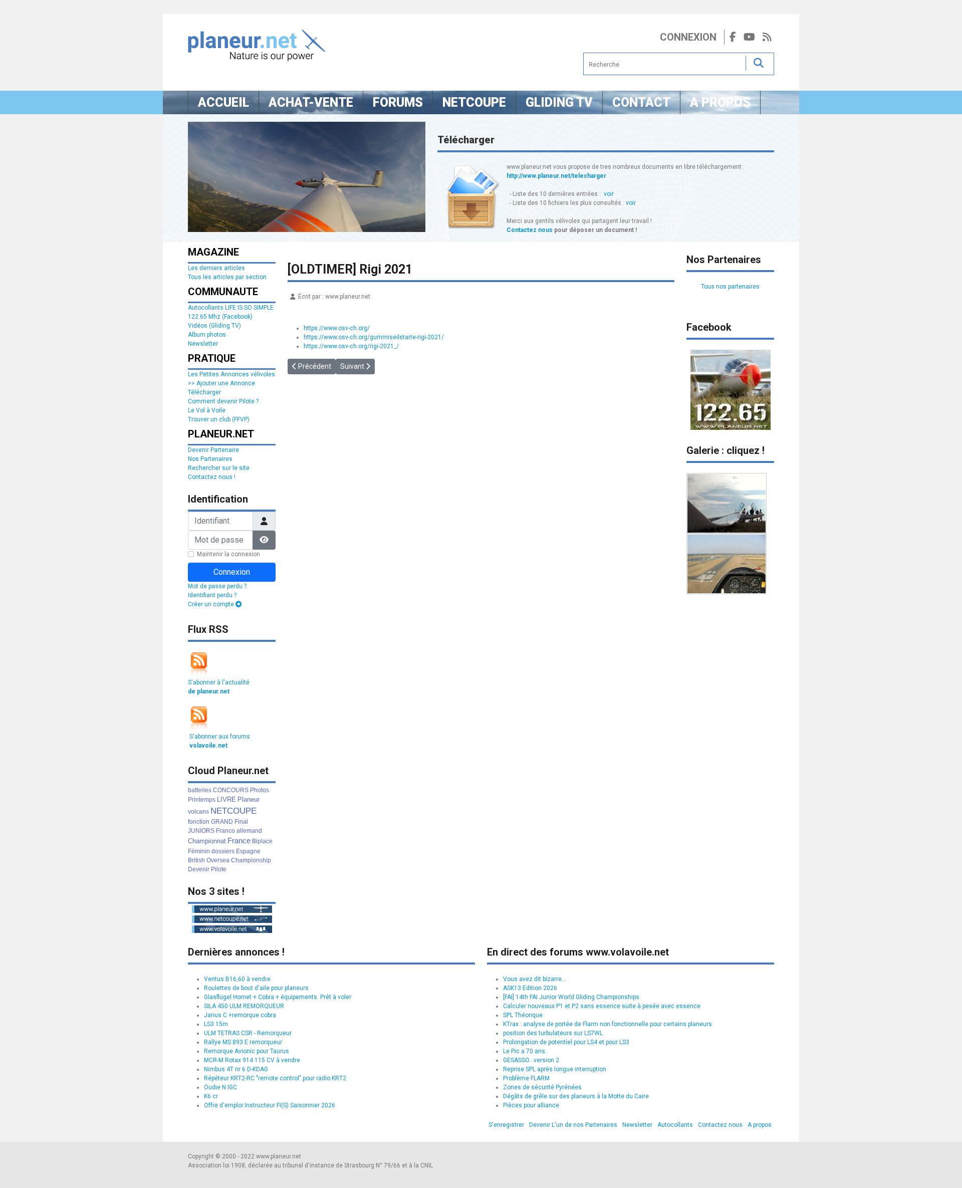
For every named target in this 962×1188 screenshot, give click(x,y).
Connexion (688, 37)
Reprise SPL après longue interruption (554, 1069)
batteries (199, 790)
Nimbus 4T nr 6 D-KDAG (236, 1069)
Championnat (207, 841)
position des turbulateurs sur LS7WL (553, 1033)
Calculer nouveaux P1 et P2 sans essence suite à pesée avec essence (601, 1006)
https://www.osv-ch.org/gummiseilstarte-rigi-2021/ (374, 337)
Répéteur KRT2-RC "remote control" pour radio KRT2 (275, 1078)
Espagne (248, 851)
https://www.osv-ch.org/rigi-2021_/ (351, 346)
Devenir (198, 869)
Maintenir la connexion (228, 554)
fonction (198, 821)
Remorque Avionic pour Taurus (246, 1051)
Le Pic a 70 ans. (525, 1051)
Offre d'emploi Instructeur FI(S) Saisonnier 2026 (269, 1105)
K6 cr (211, 1096)
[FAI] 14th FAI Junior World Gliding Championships (571, 997)
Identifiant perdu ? (212, 595)
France (239, 840)
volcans (198, 811)
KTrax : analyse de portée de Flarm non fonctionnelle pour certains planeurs (607, 1024)
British (196, 860)
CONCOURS (231, 790)
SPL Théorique (523, 1015)
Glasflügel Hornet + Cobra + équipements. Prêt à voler (277, 997)
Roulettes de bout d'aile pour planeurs (256, 988)
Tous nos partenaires (730, 286)
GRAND (222, 821)
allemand (249, 830)
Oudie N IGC (220, 1087)
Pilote (218, 869)
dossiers (222, 851)
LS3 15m (216, 1024)
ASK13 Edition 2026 (530, 988)
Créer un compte (211, 604)
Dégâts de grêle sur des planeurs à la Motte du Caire (576, 1096)
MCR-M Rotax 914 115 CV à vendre (252, 1060)
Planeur (248, 799)
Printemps (201, 799)
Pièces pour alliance (531, 1105)
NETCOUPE (233, 811)
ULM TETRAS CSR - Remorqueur (248, 1033)
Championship (251, 860)
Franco (225, 830)
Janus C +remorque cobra (240, 1015)
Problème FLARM (526, 1078)
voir (609, 193)
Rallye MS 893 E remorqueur (243, 1042)
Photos (259, 790)
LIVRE (226, 799)
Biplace (262, 841)
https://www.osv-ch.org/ (337, 328)
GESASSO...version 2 (531, 1060)
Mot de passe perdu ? (217, 586)
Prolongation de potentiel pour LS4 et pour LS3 (566, 1042)
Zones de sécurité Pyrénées (542, 1087)
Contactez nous (530, 229)
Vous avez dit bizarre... (534, 979)
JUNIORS (201, 830)
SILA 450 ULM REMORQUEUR (244, 1006)
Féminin (199, 851)
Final (241, 821)
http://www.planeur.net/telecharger (556, 175)
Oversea (217, 860)
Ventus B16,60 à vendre (237, 979)
